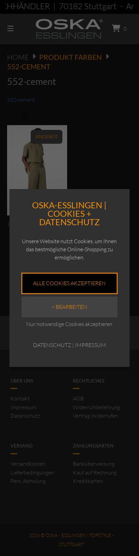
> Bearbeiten (69, 306)
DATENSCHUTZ (52, 345)
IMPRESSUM (90, 345)
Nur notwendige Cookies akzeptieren (69, 324)
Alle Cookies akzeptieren (69, 283)
